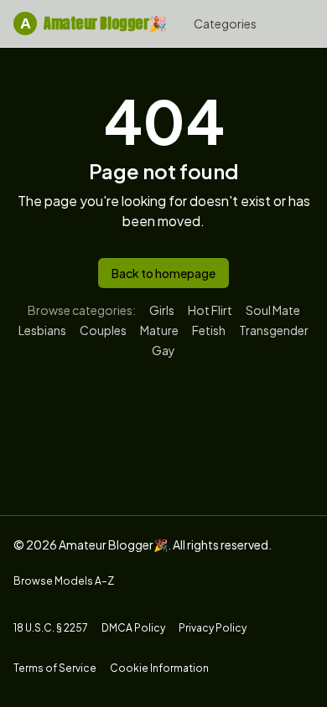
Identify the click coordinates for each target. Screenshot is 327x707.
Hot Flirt (210, 309)
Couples (103, 330)
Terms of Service (54, 668)
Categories (225, 23)
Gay (163, 350)
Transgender (274, 330)
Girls (161, 309)
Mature (159, 330)
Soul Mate (273, 309)
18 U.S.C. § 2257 (50, 628)
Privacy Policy (213, 628)
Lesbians (42, 330)
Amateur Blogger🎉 (93, 23)
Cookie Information (159, 668)
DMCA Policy (133, 628)
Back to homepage (163, 273)
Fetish (209, 330)
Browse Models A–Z (63, 581)
